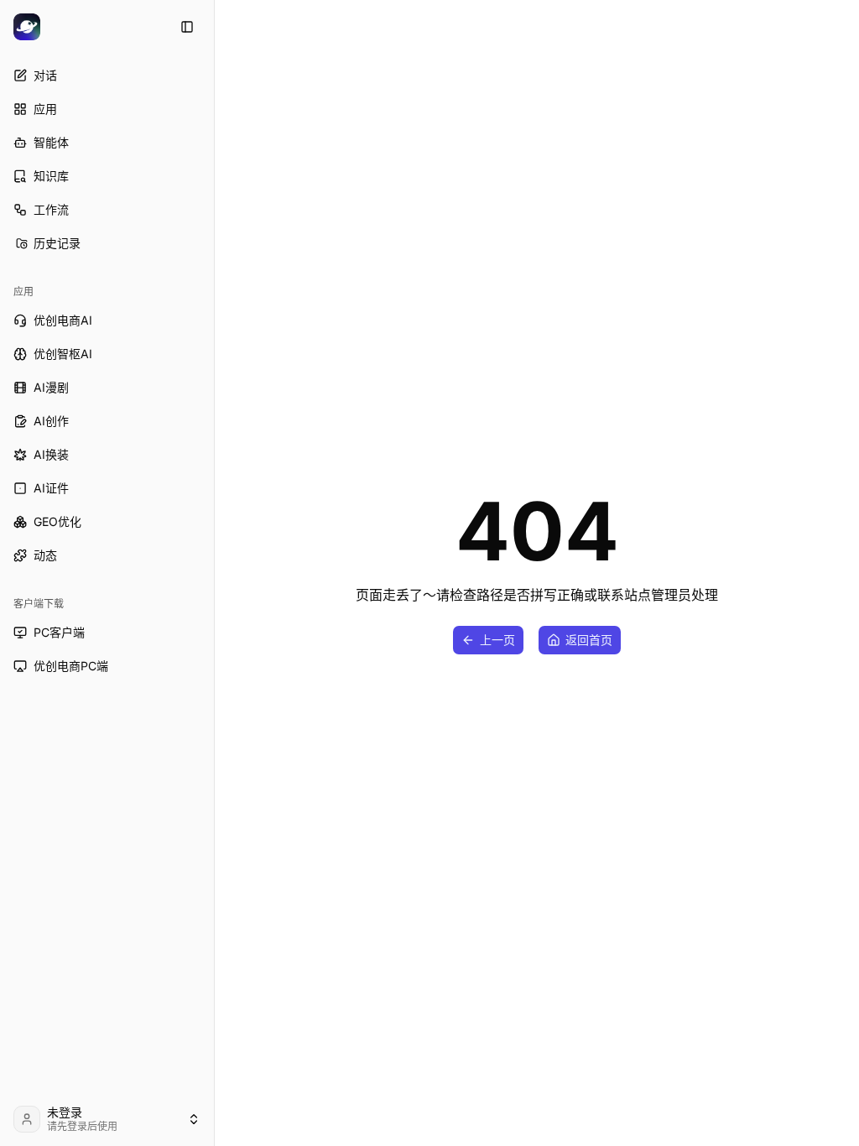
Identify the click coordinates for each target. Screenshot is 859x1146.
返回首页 (588, 640)
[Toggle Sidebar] (214, 573)
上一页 (497, 640)
